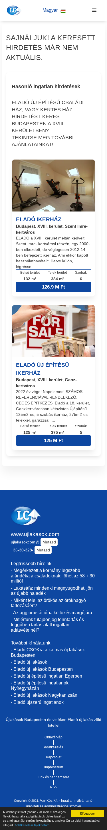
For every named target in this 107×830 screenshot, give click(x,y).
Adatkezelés (53, 747)
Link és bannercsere (53, 777)
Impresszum (53, 767)
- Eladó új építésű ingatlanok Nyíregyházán (39, 685)
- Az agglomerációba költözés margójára (51, 612)
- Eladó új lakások (29, 662)
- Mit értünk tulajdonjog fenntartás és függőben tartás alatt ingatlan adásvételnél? (47, 624)
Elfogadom (87, 813)
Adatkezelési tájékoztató (32, 825)
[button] (54, 10)
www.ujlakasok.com (35, 534)
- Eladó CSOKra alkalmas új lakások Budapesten (48, 652)
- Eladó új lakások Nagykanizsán (44, 695)
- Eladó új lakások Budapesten (42, 669)
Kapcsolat (53, 757)
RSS (53, 787)
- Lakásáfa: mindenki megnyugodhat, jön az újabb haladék (52, 591)
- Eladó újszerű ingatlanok (37, 702)
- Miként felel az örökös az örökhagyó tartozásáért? (48, 603)
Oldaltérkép (53, 737)
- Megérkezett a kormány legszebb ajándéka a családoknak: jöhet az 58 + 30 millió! (53, 575)
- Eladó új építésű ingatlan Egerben (46, 676)
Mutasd (49, 542)
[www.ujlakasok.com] (13, 10)
